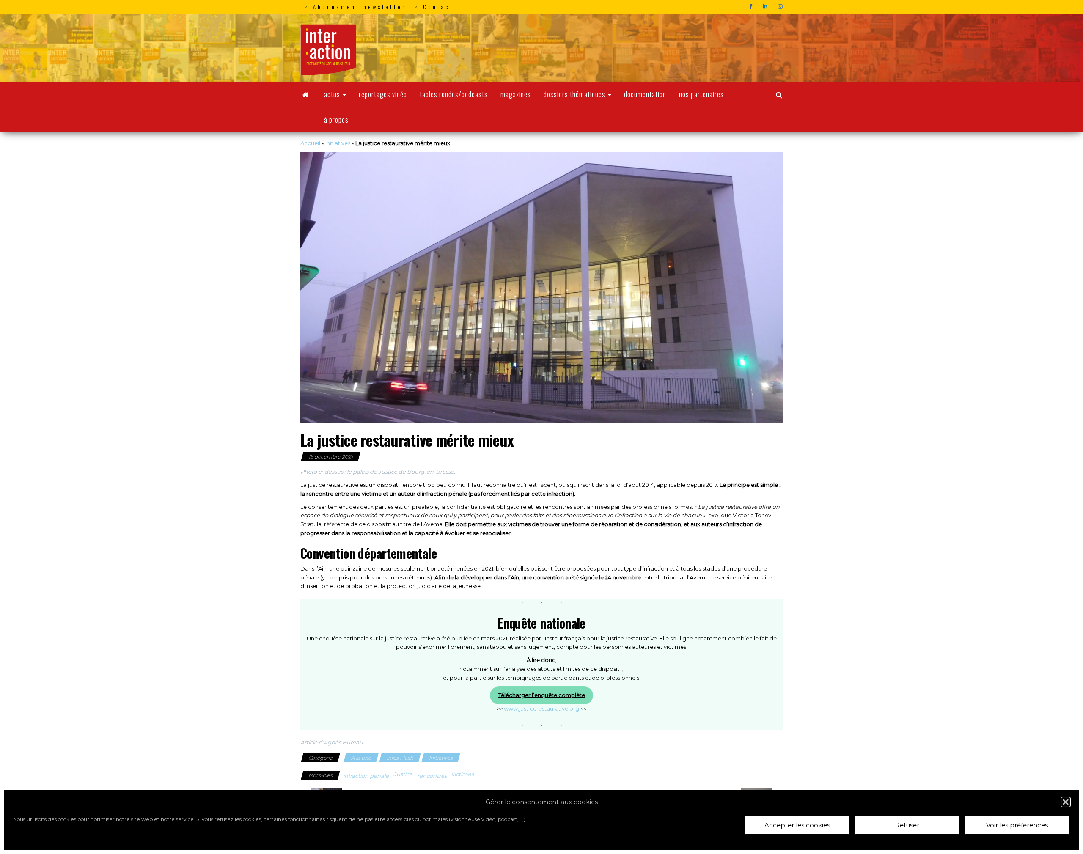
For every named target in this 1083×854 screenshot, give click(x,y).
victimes (462, 774)
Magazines (515, 94)
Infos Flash (400, 758)
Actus (333, 94)
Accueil (310, 143)
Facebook (752, 7)
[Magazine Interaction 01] (306, 94)
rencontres (432, 775)
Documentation (645, 94)
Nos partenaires (701, 94)
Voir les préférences (1017, 825)
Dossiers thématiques (575, 94)
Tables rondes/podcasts (454, 94)
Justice (402, 774)
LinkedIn (766, 7)
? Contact (434, 7)
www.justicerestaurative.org (541, 708)
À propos (336, 120)
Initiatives (337, 143)
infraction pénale (366, 775)
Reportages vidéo (383, 94)
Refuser (907, 825)
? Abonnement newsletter (355, 7)
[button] (1065, 802)
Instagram (781, 7)
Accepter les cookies (797, 825)
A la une (361, 758)
